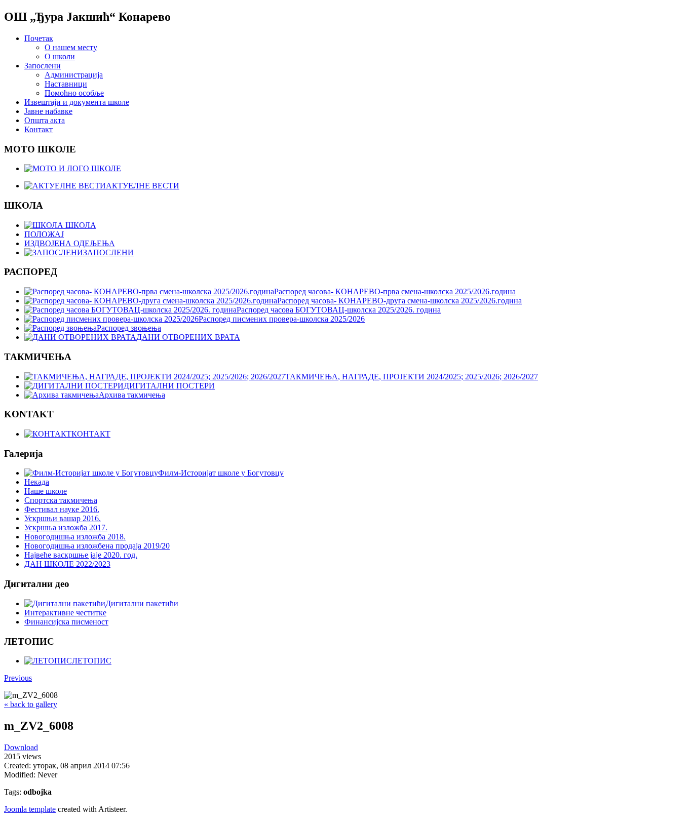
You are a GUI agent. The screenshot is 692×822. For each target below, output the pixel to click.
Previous (18, 678)
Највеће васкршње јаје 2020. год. (80, 555)
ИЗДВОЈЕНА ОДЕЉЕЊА (69, 243)
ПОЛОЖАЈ (44, 234)
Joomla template (30, 809)
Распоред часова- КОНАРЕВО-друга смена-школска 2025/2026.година (399, 300)
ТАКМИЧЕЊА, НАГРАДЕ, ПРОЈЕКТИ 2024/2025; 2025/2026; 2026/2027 (411, 376)
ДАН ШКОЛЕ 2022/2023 (67, 564)
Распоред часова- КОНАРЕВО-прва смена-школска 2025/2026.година (395, 291)
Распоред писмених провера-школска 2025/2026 (282, 319)
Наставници (66, 84)
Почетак (38, 38)
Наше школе (45, 491)
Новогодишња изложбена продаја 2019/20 (97, 545)
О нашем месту (71, 47)
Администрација (74, 74)
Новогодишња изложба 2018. (75, 536)
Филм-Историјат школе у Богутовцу (221, 472)
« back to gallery (30, 704)
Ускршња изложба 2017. (65, 527)
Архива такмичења (132, 394)
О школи (60, 56)
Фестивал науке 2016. (61, 509)
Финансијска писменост (66, 621)
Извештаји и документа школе (76, 102)
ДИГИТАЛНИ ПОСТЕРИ (169, 385)
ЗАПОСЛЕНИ (108, 252)
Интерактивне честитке (65, 612)
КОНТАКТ (90, 433)
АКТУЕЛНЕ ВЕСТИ (142, 185)
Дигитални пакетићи (141, 603)
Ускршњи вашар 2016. (62, 518)
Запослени (42, 65)
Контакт (38, 129)
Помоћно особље (74, 93)
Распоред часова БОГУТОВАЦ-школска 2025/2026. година (339, 309)
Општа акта (44, 120)
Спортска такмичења (60, 500)
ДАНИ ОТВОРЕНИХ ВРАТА (188, 337)
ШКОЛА (79, 225)
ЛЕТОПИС (91, 660)
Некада (36, 482)
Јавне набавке (48, 111)
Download (21, 747)
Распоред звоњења (129, 328)
